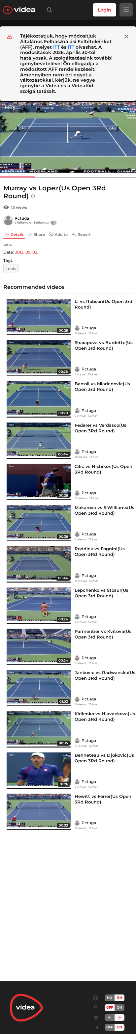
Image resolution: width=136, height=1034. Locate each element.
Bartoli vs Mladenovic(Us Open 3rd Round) (102, 386)
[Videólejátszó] (68, 139)
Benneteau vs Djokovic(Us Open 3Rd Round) (104, 757)
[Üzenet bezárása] (126, 36)
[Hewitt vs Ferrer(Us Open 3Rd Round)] (39, 812)
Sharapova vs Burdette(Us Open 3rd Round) (104, 345)
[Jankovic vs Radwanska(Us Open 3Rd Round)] (39, 688)
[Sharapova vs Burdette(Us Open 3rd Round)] (39, 358)
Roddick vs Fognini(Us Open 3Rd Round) (100, 551)
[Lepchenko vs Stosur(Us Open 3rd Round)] (39, 605)
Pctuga (22, 218)
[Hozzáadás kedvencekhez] (33, 196)
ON (119, 1007)
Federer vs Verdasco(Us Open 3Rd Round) (100, 427)
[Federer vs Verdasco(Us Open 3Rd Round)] (39, 440)
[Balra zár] (110, 1017)
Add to (61, 234)
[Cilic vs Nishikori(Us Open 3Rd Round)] (39, 482)
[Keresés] (48, 9)
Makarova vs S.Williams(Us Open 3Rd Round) (104, 510)
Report (84, 234)
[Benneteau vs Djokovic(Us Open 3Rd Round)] (39, 770)
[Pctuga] (8, 220)
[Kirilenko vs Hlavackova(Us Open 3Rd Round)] (39, 729)
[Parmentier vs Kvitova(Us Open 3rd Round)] (39, 647)
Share (39, 234)
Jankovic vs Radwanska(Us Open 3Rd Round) (105, 675)
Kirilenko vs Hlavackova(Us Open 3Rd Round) (105, 716)
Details (17, 234)
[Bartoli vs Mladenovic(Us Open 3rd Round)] (39, 399)
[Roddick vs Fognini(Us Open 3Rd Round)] (39, 564)
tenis (11, 268)
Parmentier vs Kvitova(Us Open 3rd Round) (103, 634)
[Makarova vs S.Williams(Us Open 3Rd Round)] (39, 523)
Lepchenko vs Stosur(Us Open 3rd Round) (101, 592)
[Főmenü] (126, 9)
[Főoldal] (19, 10)
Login (104, 10)
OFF (109, 1027)
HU (109, 997)
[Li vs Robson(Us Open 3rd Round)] (39, 317)
